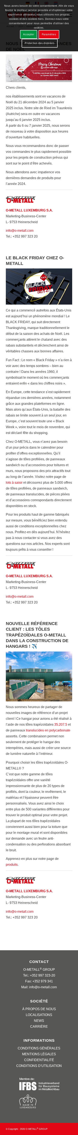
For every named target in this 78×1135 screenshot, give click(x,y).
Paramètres (49, 34)
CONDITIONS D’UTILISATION (39, 1066)
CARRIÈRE (39, 1026)
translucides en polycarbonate (48, 730)
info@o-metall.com (19, 230)
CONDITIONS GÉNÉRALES (39, 1048)
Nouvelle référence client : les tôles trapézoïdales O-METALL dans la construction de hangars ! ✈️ (37, 635)
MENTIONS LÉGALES (39, 1054)
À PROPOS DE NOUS (39, 1009)
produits (12, 864)
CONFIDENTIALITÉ (39, 1060)
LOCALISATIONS (39, 1015)
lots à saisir (14, 482)
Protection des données (39, 43)
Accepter (28, 34)
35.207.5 (60, 724)
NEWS (39, 1020)
